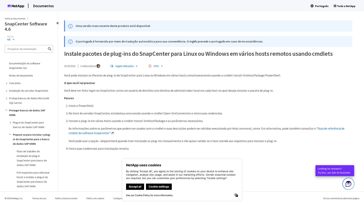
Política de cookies (95, 198)
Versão (10, 36)
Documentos (43, 5)
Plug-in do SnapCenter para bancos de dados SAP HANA (28, 125)
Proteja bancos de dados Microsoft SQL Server (29, 100)
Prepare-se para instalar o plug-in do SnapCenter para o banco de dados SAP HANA (32, 139)
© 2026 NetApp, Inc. (14, 198)
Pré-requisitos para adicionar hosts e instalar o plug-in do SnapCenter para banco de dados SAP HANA (33, 179)
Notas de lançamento (21, 75)
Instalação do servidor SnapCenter (28, 90)
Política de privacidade (66, 198)
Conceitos (15, 83)
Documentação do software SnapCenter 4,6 (24, 66)
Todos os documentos (15, 18)
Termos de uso (39, 198)
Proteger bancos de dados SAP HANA (27, 113)
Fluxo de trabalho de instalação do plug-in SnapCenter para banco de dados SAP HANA (32, 158)
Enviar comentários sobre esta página (341, 198)
